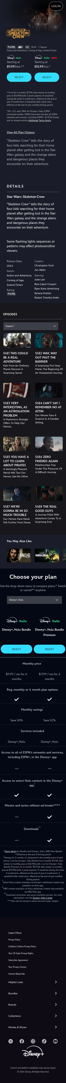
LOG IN (56, 6)
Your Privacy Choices (17, 967)
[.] (10, 1041)
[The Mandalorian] (47, 555)
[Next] (59, 555)
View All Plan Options (21, 132)
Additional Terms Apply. (39, 120)
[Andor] (19, 555)
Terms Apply (10, 851)
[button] (33, 982)
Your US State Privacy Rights (20, 953)
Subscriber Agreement (18, 960)
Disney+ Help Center (42, 898)
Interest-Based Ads (16, 974)
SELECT (19, 77)
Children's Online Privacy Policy (22, 946)
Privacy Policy (14, 940)
